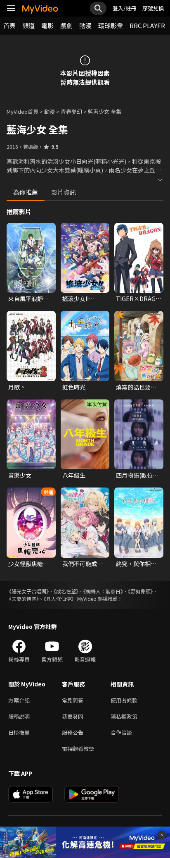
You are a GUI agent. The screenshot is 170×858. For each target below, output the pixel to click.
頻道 (28, 25)
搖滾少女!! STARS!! (75, 298)
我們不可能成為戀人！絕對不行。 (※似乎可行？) (82, 563)
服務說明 (19, 716)
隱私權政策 (124, 716)
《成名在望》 (66, 591)
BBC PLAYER (147, 25)
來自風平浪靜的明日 (28, 298)
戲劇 (66, 25)
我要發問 (72, 716)
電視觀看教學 (78, 749)
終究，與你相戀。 (133, 563)
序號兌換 (153, 8)
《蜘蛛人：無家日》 (103, 591)
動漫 (85, 25)
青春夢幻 (71, 111)
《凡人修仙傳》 (60, 598)
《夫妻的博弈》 (23, 598)
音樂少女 (19, 475)
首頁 (9, 25)
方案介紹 (19, 700)
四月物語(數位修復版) (137, 475)
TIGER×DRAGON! (139, 298)
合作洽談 (121, 732)
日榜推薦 (19, 732)
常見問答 (72, 700)
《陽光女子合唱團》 (28, 591)
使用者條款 (124, 700)
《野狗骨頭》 (140, 591)
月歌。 (17, 387)
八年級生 (73, 475)
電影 (47, 25)
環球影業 (110, 25)
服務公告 (72, 732)
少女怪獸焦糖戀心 (28, 563)
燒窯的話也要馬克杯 (136, 387)
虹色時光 (73, 387)
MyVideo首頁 (22, 111)
